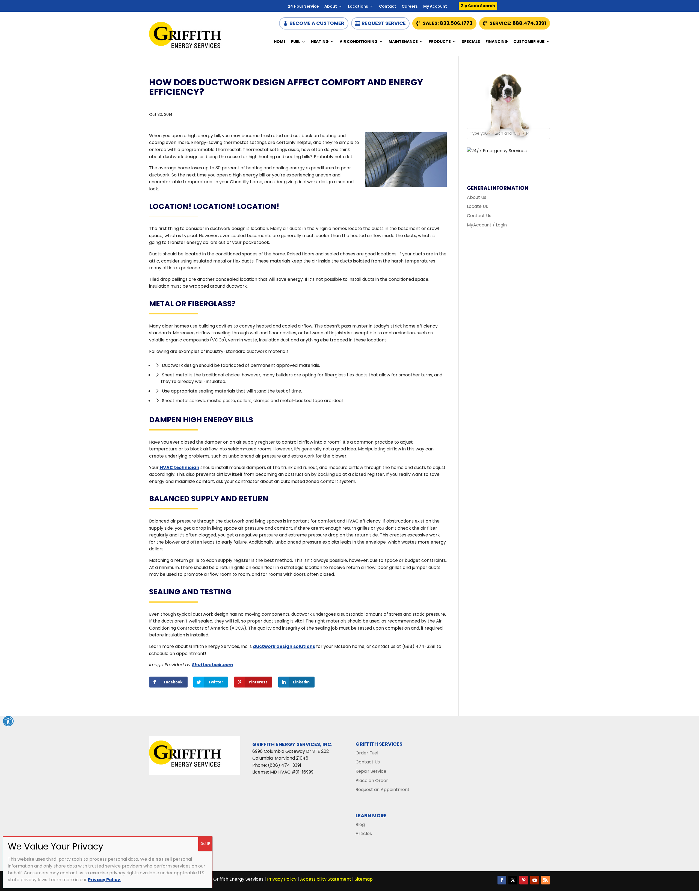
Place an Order (372, 780)
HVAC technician (179, 467)
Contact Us (479, 216)
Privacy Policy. (104, 880)
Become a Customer (316, 23)
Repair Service (371, 771)
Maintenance (403, 42)
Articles (364, 833)
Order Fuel (367, 753)
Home (280, 42)
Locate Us (477, 206)
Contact (387, 6)
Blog (360, 824)
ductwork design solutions (284, 646)
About (330, 6)
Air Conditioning (359, 42)
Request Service (384, 23)
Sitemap (364, 879)
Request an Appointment (383, 789)
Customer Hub (529, 42)
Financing (496, 42)
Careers (410, 6)
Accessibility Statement (325, 879)
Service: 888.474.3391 (518, 23)
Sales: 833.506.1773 (447, 23)
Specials (471, 42)
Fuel (295, 42)
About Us (476, 197)
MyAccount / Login (487, 225)
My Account (435, 6)
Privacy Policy (282, 879)
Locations (358, 6)
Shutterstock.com (212, 665)
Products (440, 42)
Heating (320, 42)
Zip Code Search (478, 5)
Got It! (205, 843)
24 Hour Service (303, 6)
